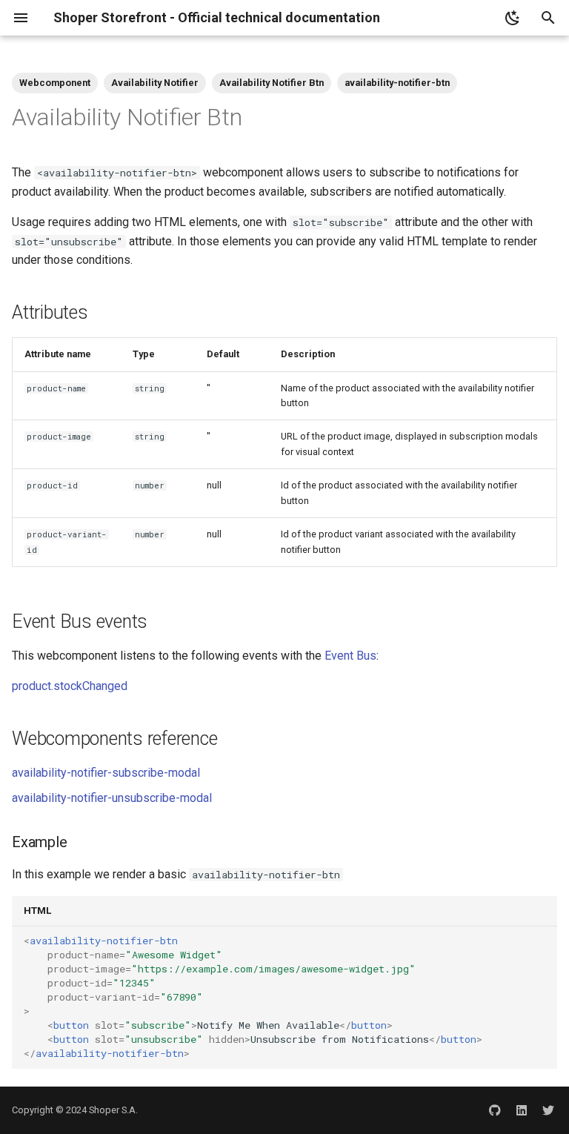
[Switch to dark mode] (513, 18)
